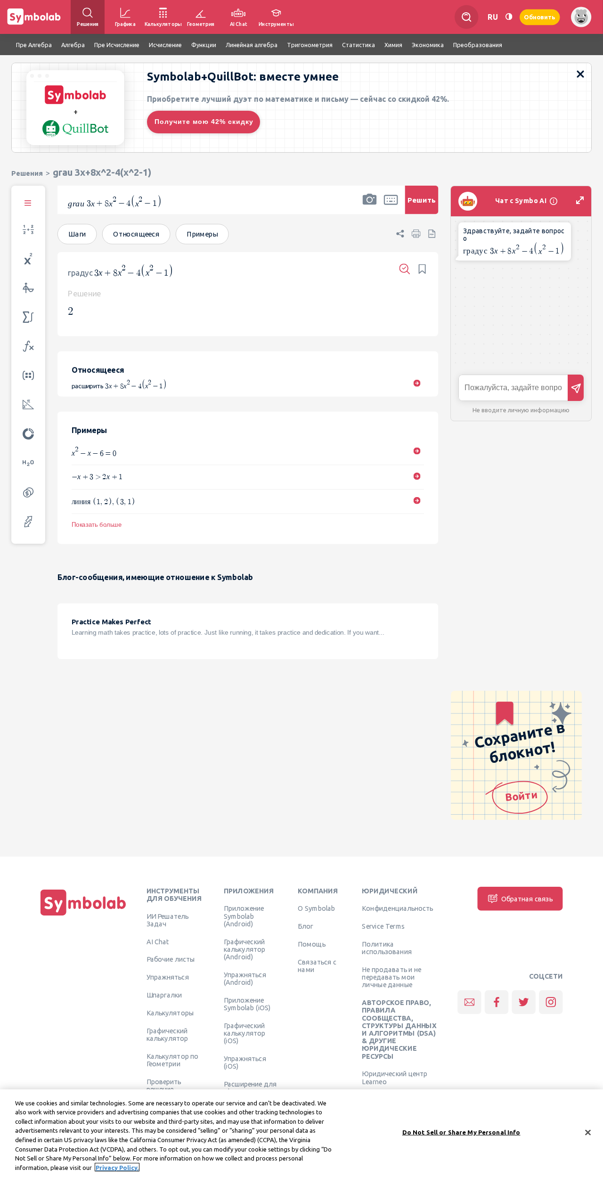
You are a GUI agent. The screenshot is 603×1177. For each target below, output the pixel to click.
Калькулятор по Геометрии (173, 1059)
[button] (369, 206)
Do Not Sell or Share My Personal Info (461, 1132)
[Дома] (83, 915)
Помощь (312, 944)
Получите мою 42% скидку (204, 121)
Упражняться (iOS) (245, 1062)
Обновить (540, 16)
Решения (27, 173)
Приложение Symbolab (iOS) (247, 1003)
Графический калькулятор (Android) (244, 949)
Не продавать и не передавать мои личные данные (391, 977)
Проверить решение (164, 1085)
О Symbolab (316, 908)
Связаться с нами (317, 965)
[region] (301, 1133)
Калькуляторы (170, 1012)
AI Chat (158, 941)
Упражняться (168, 977)
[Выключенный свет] (508, 17)
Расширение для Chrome (250, 1087)
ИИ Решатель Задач (168, 919)
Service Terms (383, 926)
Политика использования (386, 947)
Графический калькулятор (167, 1034)
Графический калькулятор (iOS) (244, 1033)
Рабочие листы (171, 959)
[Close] (588, 1132)
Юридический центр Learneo (394, 1077)
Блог (305, 926)
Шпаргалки (164, 994)
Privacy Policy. (117, 1167)
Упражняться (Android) (245, 978)
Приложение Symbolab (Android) (244, 916)
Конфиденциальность (397, 908)
